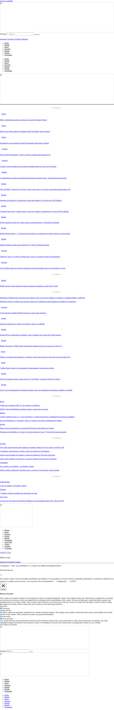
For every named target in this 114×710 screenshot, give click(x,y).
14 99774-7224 (5, 553)
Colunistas (8, 548)
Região (6, 69)
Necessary (6, 608)
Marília (6, 61)
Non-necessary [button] (5, 616)
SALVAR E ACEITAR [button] (8, 625)
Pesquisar (3, 34)
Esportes (7, 65)
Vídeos (6, 544)
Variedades (8, 55)
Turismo (3, 489)
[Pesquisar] (37, 34)
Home (6, 59)
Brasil (6, 63)
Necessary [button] (3, 606)
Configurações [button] (61, 581)
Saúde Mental (5, 482)
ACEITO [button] (72, 581)
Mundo (7, 67)
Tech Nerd (3, 497)
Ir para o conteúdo (6, 1)
